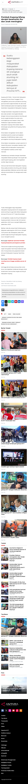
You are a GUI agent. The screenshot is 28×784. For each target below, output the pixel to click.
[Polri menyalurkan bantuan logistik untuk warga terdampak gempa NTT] (14, 434)
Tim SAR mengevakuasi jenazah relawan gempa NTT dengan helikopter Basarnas (14, 488)
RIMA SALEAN (16, 314)
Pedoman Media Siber (7, 770)
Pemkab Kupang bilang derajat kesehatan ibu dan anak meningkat (12, 11)
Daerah (11, 9)
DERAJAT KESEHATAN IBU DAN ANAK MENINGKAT (11, 318)
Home (6, 9)
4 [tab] (16, 695)
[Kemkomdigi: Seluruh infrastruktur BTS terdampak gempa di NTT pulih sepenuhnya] (14, 363)
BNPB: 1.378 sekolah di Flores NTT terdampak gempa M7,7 (16, 642)
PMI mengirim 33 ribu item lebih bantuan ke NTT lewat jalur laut (14, 419)
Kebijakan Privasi (6, 762)
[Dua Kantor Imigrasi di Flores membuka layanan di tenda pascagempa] (14, 340)
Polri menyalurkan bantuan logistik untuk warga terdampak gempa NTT (12, 442)
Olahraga (4, 745)
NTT (5, 314)
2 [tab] (11, 695)
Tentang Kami (5, 768)
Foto (2, 673)
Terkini (3, 543)
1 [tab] (9, 695)
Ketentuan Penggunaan (8, 760)
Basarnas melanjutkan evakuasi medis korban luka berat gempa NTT (17, 649)
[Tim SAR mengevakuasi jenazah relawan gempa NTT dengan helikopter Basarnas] (14, 480)
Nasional (3, 756)
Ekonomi (3, 735)
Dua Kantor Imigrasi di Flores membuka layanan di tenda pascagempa (13, 349)
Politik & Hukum (6, 733)
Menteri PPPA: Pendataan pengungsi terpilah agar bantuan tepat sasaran (12, 465)
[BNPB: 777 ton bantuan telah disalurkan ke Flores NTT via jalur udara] (14, 528)
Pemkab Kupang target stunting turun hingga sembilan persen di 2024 (13, 261)
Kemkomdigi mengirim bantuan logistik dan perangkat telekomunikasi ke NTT (13, 396)
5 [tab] (18, 695)
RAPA (9, 314)
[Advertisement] (14, 191)
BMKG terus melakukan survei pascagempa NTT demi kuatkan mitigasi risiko (14, 512)
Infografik (4, 753)
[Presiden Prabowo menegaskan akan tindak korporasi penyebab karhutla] (4, 557)
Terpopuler (4, 721)
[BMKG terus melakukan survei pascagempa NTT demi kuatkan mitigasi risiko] (14, 503)
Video (3, 726)
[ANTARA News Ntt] (15, 2)
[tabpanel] (14, 685)
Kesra (2, 738)
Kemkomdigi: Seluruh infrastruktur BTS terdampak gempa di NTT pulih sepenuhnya (13, 373)
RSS (2, 773)
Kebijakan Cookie (6, 765)
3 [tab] (14, 695)
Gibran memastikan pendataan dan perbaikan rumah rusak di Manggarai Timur (17, 658)
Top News (4, 614)
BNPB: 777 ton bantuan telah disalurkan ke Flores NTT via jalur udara (13, 536)
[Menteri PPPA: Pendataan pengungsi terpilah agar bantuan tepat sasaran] (14, 457)
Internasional (5, 750)
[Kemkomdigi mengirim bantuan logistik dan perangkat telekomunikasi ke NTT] (14, 388)
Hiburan (3, 747)
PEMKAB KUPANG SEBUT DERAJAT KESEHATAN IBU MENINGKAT (11, 323)
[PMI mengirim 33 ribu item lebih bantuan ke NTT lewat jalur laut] (14, 411)
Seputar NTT (5, 730)
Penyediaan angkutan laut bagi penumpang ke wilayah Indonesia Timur (14, 688)
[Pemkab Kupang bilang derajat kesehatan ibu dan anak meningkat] (14, 626)
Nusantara (4, 741)
